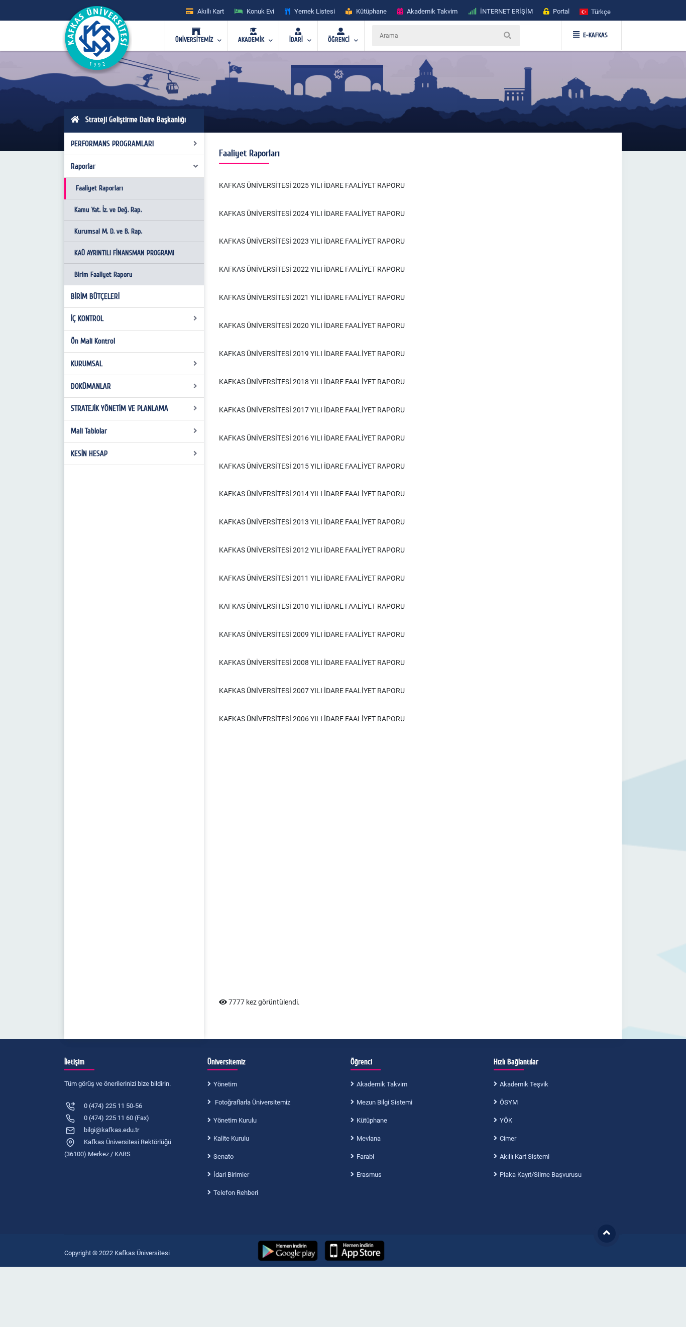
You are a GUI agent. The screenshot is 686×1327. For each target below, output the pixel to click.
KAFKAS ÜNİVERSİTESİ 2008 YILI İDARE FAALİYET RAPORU (312, 662)
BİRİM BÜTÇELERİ (95, 296)
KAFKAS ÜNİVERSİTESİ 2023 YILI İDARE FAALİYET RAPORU (312, 241)
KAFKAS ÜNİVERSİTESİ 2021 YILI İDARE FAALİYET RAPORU (312, 297)
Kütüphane (372, 1120)
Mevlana (369, 1138)
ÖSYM (509, 1102)
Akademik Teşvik (524, 1084)
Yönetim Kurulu (235, 1120)
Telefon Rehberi (235, 1192)
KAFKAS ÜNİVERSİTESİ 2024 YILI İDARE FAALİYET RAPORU (312, 213)
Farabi (365, 1156)
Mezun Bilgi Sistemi (384, 1102)
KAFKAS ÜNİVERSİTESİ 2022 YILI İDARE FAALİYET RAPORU (312, 269)
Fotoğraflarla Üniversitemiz (251, 1102)
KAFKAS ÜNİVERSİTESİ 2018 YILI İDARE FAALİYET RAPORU (312, 382)
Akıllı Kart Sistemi (524, 1156)
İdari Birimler (231, 1174)
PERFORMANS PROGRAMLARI (112, 143)
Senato (223, 1156)
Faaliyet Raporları (99, 188)
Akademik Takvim (382, 1084)
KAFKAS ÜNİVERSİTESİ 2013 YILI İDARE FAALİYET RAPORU (312, 522)
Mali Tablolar (89, 430)
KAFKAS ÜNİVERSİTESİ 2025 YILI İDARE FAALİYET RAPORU (312, 185)
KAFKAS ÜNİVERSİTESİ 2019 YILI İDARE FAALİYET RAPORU (312, 354)
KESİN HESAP (89, 453)
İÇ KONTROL (87, 318)
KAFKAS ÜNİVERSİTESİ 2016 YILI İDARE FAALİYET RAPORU (312, 438)
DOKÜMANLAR (91, 386)
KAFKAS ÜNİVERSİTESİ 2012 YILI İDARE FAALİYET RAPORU (312, 550)
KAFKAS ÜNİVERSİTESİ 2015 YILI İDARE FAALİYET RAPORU (312, 466)
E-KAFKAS (595, 35)
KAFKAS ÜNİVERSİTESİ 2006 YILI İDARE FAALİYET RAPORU (312, 719)
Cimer (508, 1138)
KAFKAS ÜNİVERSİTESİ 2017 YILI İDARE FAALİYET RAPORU (312, 410)
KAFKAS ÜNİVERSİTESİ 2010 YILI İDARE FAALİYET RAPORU (312, 606)
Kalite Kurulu (231, 1138)
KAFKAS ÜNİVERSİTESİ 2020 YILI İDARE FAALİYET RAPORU (312, 325)
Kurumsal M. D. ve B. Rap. (108, 231)
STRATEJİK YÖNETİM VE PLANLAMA (119, 408)
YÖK (506, 1120)
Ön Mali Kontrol (93, 341)
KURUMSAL (86, 363)
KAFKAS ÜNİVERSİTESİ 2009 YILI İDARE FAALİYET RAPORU (312, 634)
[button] (596, 11)
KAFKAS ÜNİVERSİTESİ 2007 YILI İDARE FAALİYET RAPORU (312, 691)
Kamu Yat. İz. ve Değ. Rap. (108, 209)
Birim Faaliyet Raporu (103, 274)
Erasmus (369, 1174)
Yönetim (225, 1084)
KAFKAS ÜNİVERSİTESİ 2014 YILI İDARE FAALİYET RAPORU (312, 494)
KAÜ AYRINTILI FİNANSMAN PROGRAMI (124, 253)
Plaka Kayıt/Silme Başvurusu (541, 1174)
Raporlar (83, 166)
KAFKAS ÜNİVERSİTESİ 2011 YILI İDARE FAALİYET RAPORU (312, 578)
